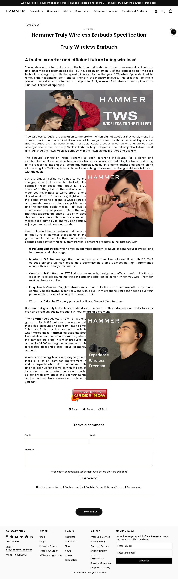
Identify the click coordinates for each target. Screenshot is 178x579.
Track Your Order (48, 550)
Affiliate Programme (50, 555)
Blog (67, 546)
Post (36, 25)
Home (28, 25)
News (68, 550)
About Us (70, 536)
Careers (69, 555)
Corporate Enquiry (100, 567)
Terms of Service (125, 487)
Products (35, 11)
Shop (42, 536)
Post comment (89, 478)
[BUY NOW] (89, 395)
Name (28, 435)
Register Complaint (101, 563)
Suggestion (71, 560)
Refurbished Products (134, 11)
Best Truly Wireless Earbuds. (71, 147)
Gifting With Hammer (106, 11)
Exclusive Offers (48, 546)
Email (92, 435)
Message (29, 449)
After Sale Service (100, 536)
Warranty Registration (76, 11)
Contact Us (71, 541)
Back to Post (91, 511)
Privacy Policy (103, 487)
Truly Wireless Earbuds (106, 81)
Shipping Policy (99, 550)
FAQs (42, 541)
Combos (52, 11)
